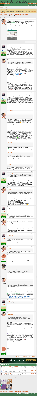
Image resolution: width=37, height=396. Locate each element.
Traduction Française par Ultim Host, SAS (26, 395)
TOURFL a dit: (10, 173)
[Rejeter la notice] (35, 9)
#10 (32, 233)
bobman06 (4, 371)
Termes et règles (18, 393)
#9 (32, 219)
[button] (10, 5)
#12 (32, 254)
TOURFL (2, 17)
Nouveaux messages (3, 7)
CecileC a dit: (10, 279)
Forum (2, 5)
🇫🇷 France (3, 50)
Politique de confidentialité (26, 393)
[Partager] (34, 18)
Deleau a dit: (10, 301)
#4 (32, 92)
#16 (32, 312)
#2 (32, 44)
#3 (32, 59)
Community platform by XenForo (13, 395)
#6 (32, 171)
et (10, 110)
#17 (32, 347)
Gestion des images (7, 370)
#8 (32, 206)
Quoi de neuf (7, 5)
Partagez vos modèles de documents (15, 368)
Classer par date (27, 42)
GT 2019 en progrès (7, 373)
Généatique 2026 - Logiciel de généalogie (15, 371)
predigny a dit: (10, 114)
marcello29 (32, 371)
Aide (31, 393)
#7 (32, 187)
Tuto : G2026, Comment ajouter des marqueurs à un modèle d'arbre (10, 367)
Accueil (34, 393)
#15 (32, 299)
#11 (32, 246)
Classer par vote (33, 42)
